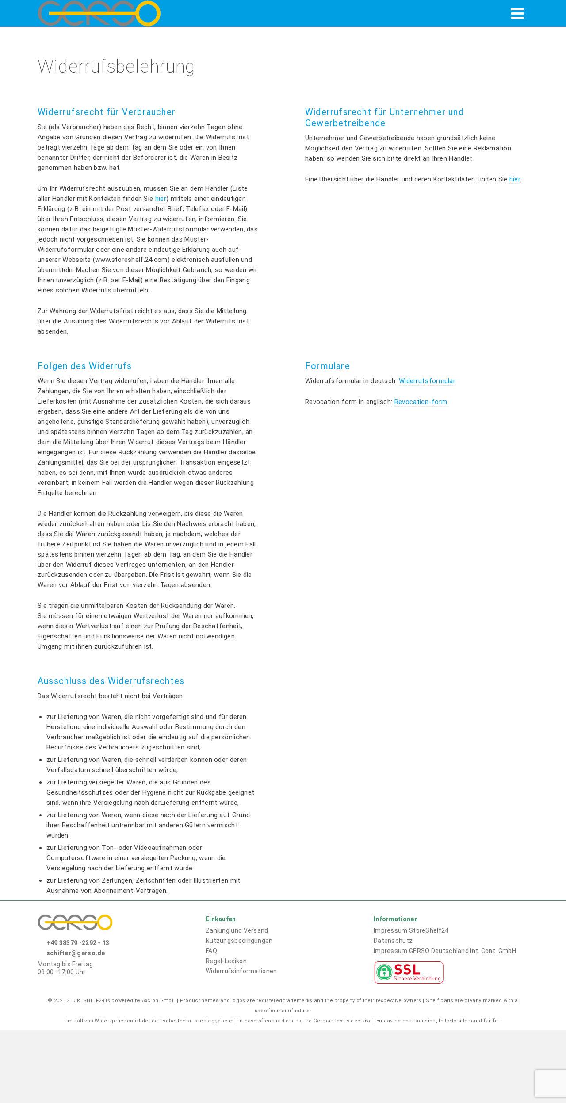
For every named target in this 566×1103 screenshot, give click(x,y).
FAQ (211, 950)
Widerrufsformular (427, 381)
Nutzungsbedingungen (239, 940)
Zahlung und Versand (237, 930)
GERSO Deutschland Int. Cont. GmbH (445, 950)
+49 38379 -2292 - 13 (78, 942)
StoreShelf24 (411, 930)
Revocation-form (420, 402)
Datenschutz (393, 940)
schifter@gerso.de (75, 953)
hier (160, 199)
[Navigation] (517, 13)
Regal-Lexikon (226, 961)
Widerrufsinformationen (241, 971)
